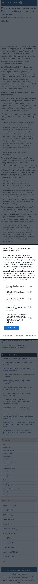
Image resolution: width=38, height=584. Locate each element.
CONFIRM (12, 328)
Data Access (19, 335)
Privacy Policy (31, 335)
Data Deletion (7, 335)
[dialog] (19, 292)
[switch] (30, 292)
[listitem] (19, 286)
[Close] (34, 249)
